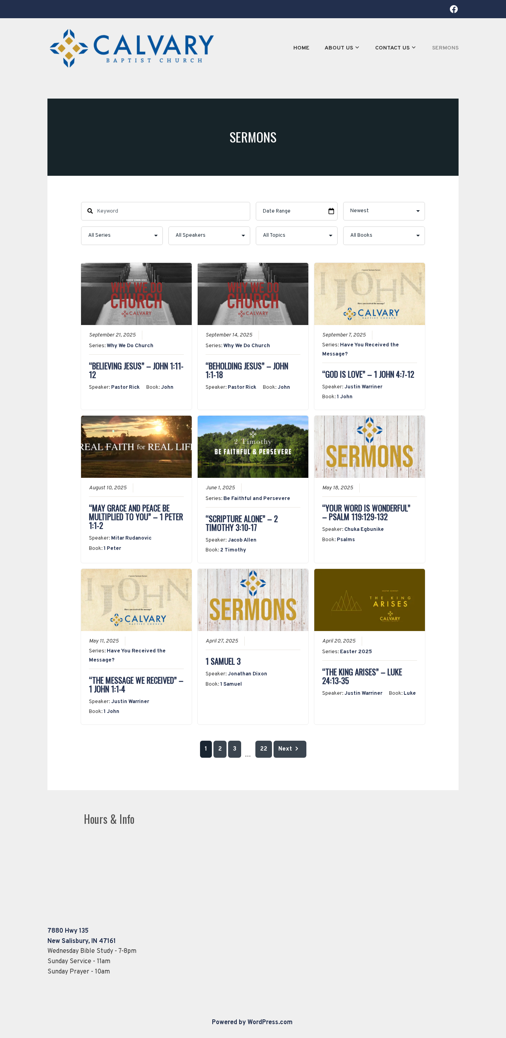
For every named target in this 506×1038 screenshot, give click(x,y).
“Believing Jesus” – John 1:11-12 (136, 370)
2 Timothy (233, 550)
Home (301, 48)
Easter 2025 (356, 651)
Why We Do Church (130, 345)
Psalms (346, 540)
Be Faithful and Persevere (256, 498)
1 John (345, 397)
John (167, 387)
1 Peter (112, 549)
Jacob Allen (242, 540)
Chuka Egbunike (364, 530)
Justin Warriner (363, 387)
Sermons (445, 48)
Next (285, 749)
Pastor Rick (125, 387)
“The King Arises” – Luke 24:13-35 (362, 676)
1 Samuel (231, 684)
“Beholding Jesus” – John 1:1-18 (247, 370)
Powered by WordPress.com (252, 1023)
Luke (410, 693)
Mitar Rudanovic (131, 538)
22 (263, 749)
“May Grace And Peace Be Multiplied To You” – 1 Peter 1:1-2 (136, 516)
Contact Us (392, 48)
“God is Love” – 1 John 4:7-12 (368, 374)
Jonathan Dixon (247, 674)
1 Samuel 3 (223, 661)
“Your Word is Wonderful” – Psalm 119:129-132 (366, 512)
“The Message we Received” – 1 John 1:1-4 (136, 684)
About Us (339, 48)
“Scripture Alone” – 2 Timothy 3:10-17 (242, 523)
